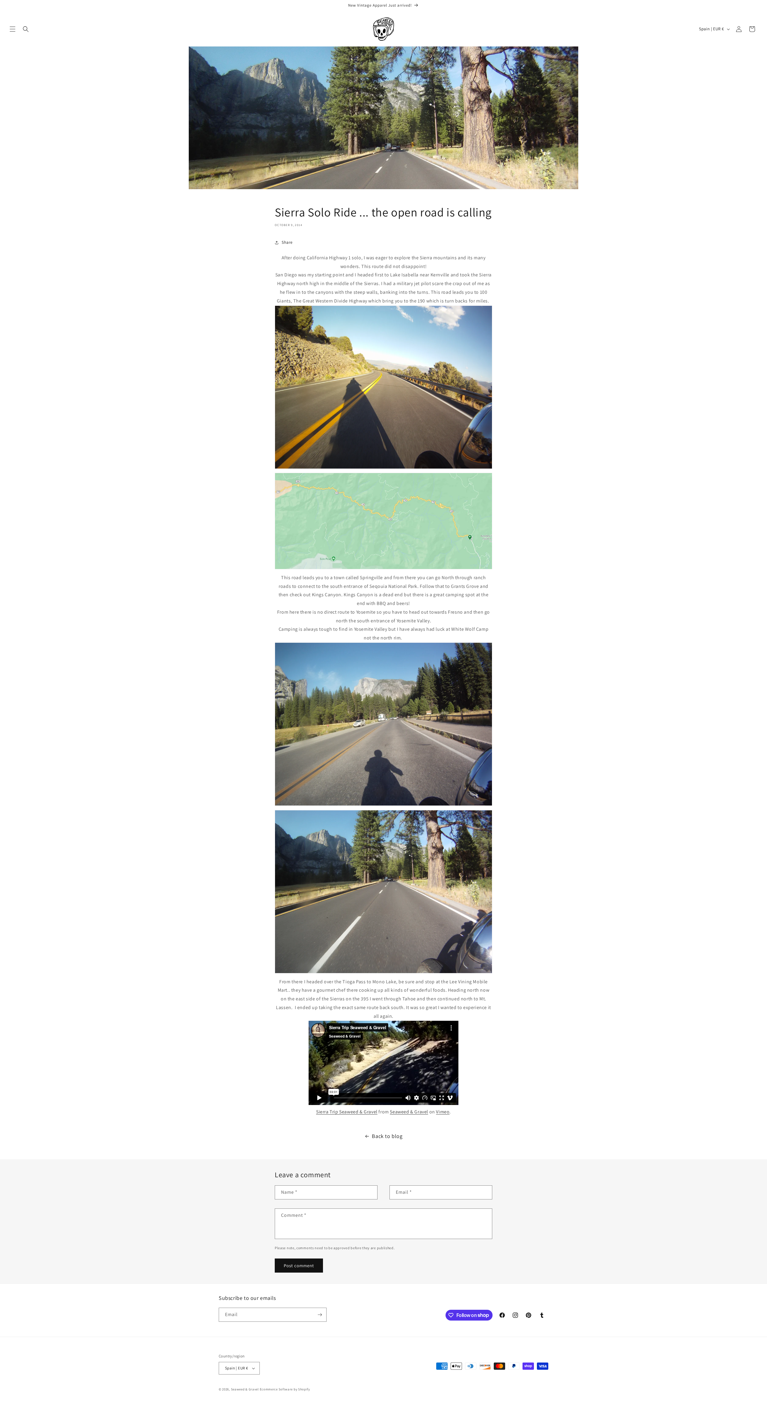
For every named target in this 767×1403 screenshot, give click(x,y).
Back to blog (387, 1136)
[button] (12, 29)
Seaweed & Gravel (409, 1112)
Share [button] (287, 242)
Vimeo (442, 1112)
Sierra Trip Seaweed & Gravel (347, 1112)
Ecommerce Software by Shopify (285, 1389)
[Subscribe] (319, 1315)
